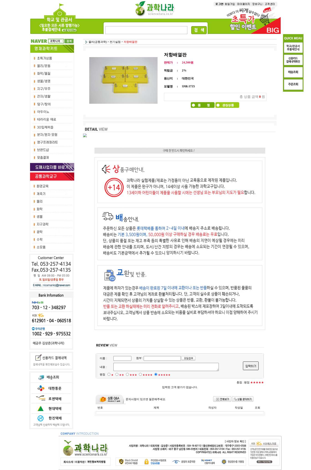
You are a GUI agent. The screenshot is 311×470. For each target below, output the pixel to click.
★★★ (133, 375)
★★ (121, 375)
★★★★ (148, 375)
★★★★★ (164, 375)
